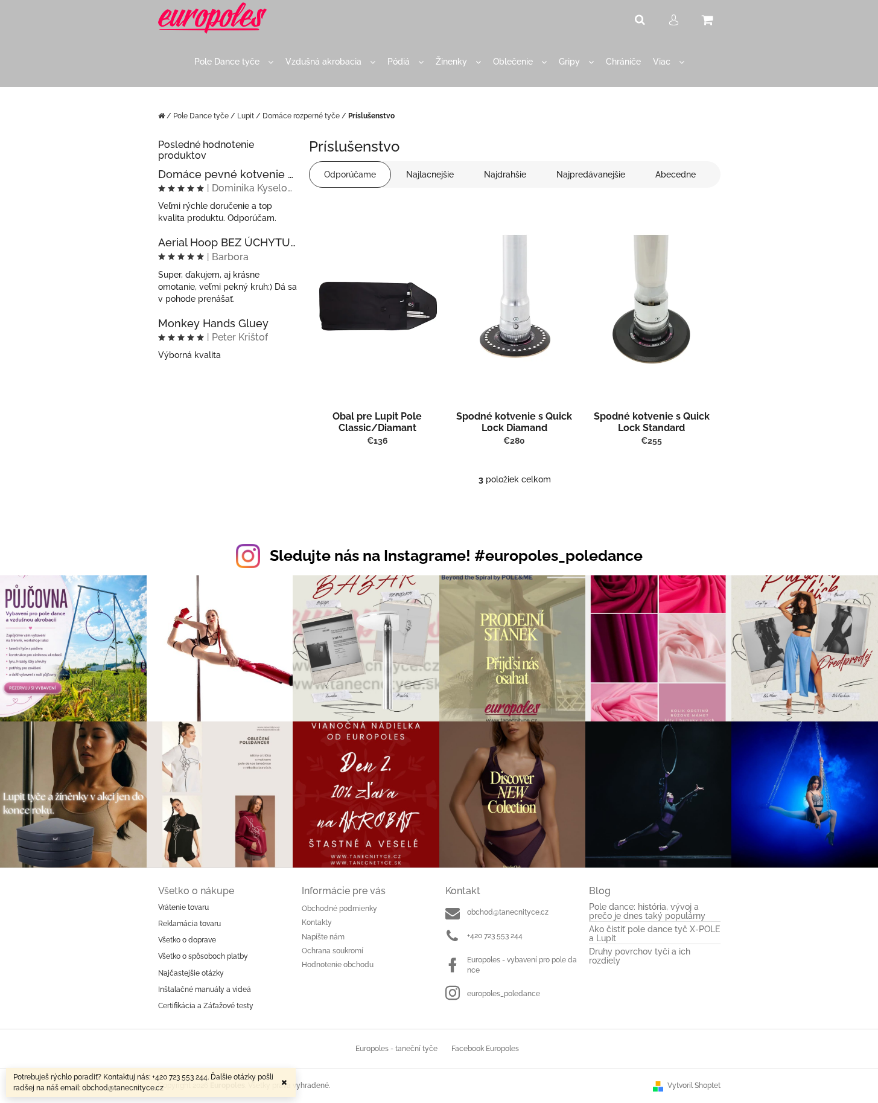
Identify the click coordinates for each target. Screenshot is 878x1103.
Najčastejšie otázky (191, 973)
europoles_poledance (503, 994)
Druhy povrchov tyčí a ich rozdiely (639, 956)
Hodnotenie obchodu (338, 965)
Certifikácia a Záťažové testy (205, 1006)
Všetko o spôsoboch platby (203, 956)
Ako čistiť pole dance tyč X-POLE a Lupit (654, 934)
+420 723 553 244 (495, 936)
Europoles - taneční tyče (396, 1048)
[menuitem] (233, 62)
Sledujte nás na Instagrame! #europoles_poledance (456, 555)
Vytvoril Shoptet (694, 1085)
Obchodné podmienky (339, 908)
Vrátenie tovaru (183, 907)
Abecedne (675, 174)
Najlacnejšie (430, 174)
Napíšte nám (323, 937)
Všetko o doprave (187, 940)
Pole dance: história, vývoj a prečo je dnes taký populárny (647, 912)
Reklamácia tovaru (189, 923)
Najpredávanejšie (590, 174)
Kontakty (317, 922)
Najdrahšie (505, 174)
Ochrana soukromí (332, 951)
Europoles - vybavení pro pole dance (522, 965)
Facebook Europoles (485, 1048)
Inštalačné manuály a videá (204, 989)
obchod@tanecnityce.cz (508, 912)
